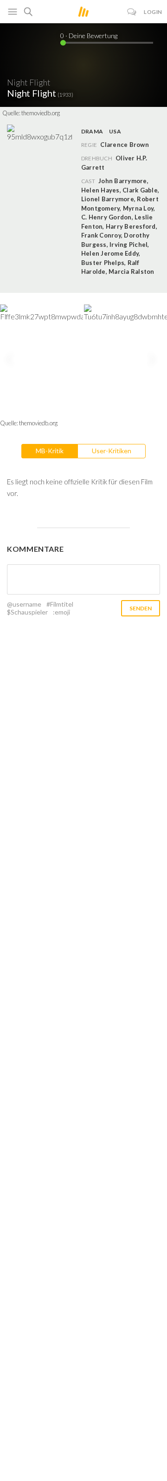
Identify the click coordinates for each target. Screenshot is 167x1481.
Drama (92, 131)
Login (153, 12)
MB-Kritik (50, 451)
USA (115, 131)
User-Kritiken (111, 451)
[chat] (132, 12)
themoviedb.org (40, 113)
